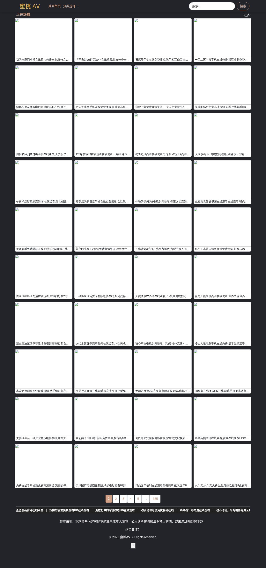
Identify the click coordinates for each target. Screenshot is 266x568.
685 (155, 498)
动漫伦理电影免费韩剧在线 (131, 510)
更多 (247, 15)
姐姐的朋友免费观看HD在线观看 (43, 510)
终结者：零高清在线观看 (169, 510)
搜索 (243, 6)
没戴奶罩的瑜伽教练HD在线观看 (89, 510)
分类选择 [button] (69, 6)
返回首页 (55, 6)
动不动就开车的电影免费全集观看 (210, 510)
